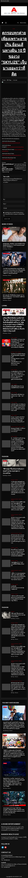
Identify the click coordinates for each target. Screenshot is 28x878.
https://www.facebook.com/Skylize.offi (11, 142)
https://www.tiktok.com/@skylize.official (11, 155)
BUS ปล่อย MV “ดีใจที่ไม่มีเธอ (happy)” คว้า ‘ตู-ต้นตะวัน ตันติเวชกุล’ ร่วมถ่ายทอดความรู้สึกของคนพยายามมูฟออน (14, 296)
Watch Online (23, 22)
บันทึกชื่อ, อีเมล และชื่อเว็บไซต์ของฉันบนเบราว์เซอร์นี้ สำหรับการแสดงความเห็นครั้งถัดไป (13, 214)
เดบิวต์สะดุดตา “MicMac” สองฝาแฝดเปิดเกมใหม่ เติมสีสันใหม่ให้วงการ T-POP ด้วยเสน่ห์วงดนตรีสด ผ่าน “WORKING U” (14, 245)
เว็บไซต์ (5, 208)
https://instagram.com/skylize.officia (15, 147)
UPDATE (7, 228)
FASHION (12, 352)
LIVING (4, 310)
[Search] (18, 22)
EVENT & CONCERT (14, 426)
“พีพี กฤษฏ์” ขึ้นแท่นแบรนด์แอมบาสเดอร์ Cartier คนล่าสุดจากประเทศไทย (13, 471)
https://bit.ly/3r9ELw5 (7, 159)
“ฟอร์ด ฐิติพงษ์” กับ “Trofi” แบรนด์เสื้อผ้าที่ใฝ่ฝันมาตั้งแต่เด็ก (17, 564)
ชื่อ (4, 199)
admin (4, 80)
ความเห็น (5, 182)
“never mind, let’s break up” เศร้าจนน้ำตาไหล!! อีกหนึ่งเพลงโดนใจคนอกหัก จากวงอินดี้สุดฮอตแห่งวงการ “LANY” (20, 166)
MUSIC (14, 28)
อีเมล (4, 203)
